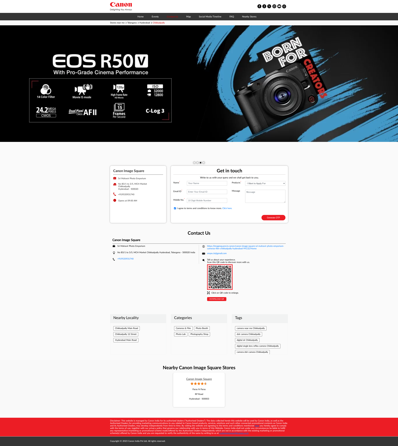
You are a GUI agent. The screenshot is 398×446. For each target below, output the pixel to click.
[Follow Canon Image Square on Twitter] (269, 6)
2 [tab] (197, 162)
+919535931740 (126, 194)
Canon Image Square (199, 379)
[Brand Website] (284, 6)
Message (236, 191)
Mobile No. (179, 200)
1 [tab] (194, 162)
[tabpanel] (199, 83)
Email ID (177, 191)
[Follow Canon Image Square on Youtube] (279, 6)
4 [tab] (203, 162)
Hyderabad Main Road (126, 340)
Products (236, 183)
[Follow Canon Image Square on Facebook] (259, 6)
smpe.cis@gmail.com (217, 253)
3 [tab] (200, 162)
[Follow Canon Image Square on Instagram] (274, 6)
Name (176, 183)
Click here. (227, 208)
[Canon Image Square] (121, 6)
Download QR (216, 299)
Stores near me (117, 23)
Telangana (132, 23)
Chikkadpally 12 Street (126, 334)
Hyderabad (144, 23)
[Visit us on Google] (264, 6)
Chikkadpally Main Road (126, 328)
